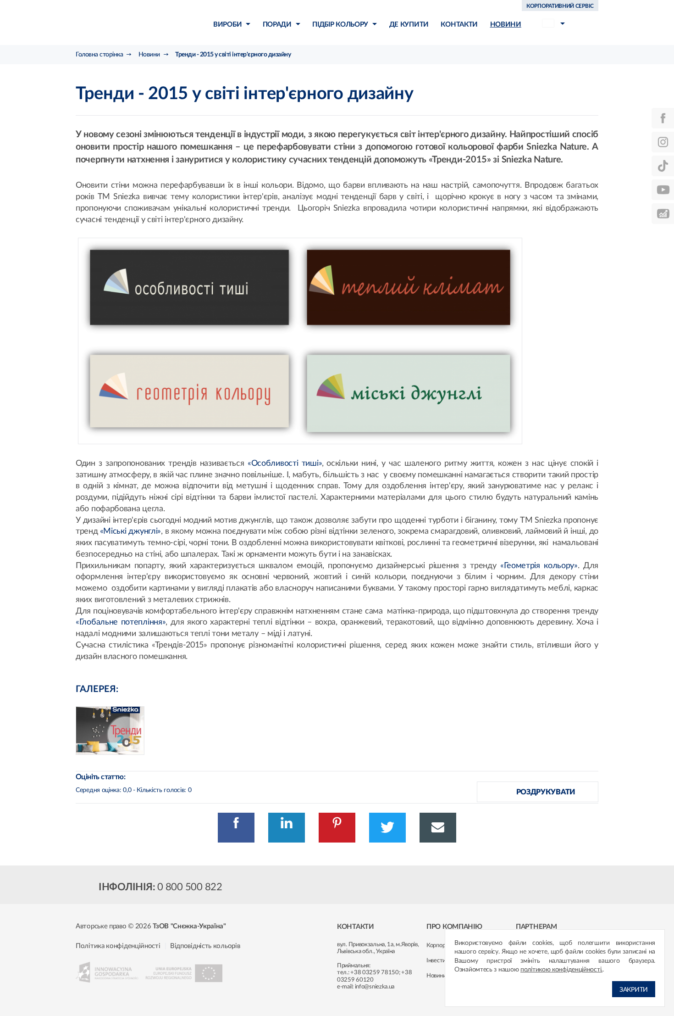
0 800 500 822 (189, 887)
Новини (436, 976)
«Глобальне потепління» (121, 622)
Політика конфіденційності (118, 946)
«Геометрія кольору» (539, 566)
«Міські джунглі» (130, 531)
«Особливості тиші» (285, 463)
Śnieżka (128, 22)
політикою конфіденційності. (561, 969)
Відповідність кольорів (205, 946)
